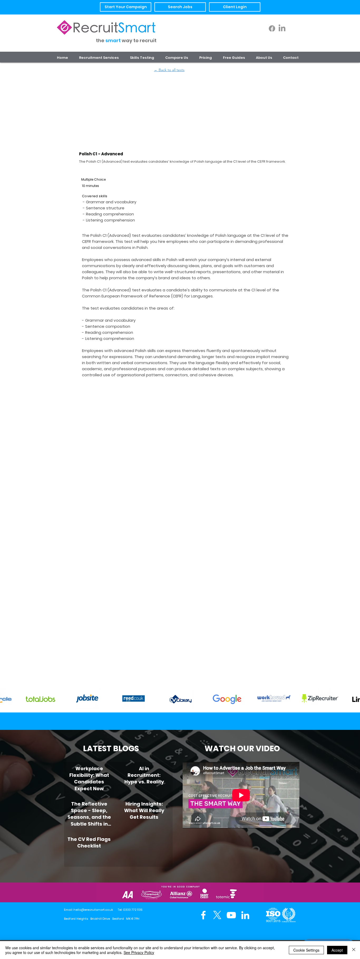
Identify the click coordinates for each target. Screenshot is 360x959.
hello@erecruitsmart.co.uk (93, 910)
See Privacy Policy (139, 952)
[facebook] (203, 915)
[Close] (354, 950)
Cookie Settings (306, 950)
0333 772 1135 (132, 910)
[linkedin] (245, 915)
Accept (337, 950)
